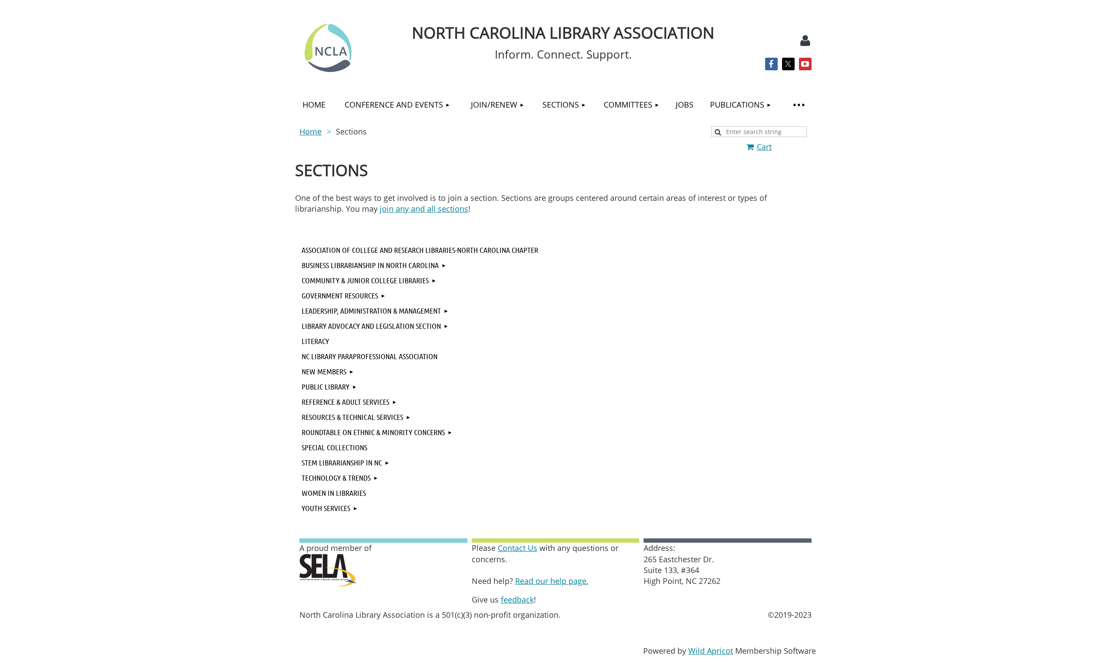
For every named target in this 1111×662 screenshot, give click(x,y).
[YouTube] (805, 64)
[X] (788, 64)
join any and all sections (424, 208)
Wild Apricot (710, 651)
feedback (517, 599)
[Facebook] (771, 64)
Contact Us (517, 548)
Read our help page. (551, 581)
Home (310, 131)
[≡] (798, 105)
